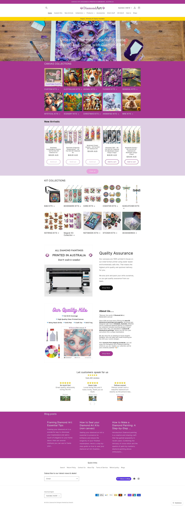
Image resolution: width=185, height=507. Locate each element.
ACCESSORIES (128, 233)
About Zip (90, 467)
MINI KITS (126, 114)
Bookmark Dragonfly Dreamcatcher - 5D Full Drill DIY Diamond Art (73, 150)
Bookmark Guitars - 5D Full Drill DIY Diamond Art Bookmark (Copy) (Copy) (131, 151)
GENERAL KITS (128, 89)
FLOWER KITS (109, 89)
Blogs (123, 467)
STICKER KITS (109, 233)
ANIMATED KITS (110, 114)
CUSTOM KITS (50, 89)
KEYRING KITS (50, 233)
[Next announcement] (140, 19)
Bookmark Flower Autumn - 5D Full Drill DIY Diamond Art (92, 147)
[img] (92, 375)
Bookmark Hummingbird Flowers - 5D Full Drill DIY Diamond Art (53, 150)
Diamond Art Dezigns (55, 502)
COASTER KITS (109, 206)
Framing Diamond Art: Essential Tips (59, 424)
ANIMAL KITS (89, 89)
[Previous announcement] (45, 19)
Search (62, 467)
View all (93, 171)
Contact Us (82, 467)
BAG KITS (48, 206)
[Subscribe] (77, 478)
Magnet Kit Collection (68, 234)
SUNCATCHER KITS (130, 206)
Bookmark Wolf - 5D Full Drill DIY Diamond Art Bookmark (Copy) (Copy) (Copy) (112, 150)
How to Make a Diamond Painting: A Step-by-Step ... (124, 425)
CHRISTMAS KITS (91, 114)
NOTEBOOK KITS (90, 233)
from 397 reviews (92, 378)
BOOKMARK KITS (71, 206)
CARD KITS (88, 206)
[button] (46, 8)
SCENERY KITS (70, 114)
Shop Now (106, 288)
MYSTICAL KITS (51, 114)
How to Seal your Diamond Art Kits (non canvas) (89, 425)
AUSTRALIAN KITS (72, 89)
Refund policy (114, 467)
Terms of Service (102, 467)
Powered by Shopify (67, 502)
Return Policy (71, 467)
